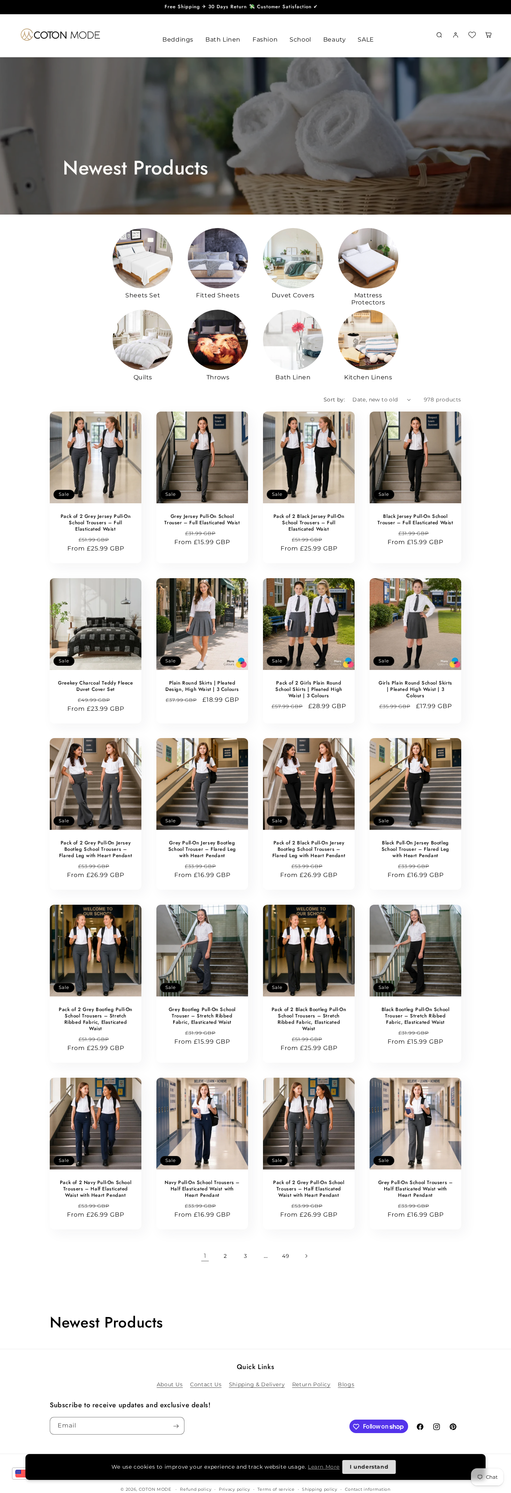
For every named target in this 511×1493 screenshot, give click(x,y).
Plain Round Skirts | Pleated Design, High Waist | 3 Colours (202, 686)
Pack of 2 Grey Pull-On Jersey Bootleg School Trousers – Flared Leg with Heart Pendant (95, 849)
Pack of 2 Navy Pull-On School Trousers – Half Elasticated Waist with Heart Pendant (95, 1189)
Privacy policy (234, 1489)
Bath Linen (292, 377)
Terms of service (275, 1489)
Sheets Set (142, 295)
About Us (170, 1384)
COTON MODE (155, 1489)
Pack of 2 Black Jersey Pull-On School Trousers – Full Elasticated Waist (309, 522)
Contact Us (205, 1384)
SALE (366, 39)
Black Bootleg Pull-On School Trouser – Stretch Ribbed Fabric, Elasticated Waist (416, 1016)
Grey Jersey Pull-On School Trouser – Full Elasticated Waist (202, 519)
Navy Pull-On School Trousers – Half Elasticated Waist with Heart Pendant (202, 1189)
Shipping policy (319, 1489)
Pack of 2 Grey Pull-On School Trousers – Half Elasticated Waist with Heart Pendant (308, 1189)
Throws (218, 377)
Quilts (143, 377)
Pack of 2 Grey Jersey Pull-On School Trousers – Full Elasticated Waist (96, 522)
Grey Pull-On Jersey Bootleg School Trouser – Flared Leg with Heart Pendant (202, 849)
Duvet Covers (293, 295)
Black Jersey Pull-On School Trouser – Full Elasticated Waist (415, 519)
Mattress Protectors (368, 299)
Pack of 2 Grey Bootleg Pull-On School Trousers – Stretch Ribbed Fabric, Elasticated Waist (95, 1019)
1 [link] (205, 1255)
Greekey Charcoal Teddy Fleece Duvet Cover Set (95, 686)
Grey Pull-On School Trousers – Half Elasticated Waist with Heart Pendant (415, 1189)
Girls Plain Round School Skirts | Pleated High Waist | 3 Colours (415, 689)
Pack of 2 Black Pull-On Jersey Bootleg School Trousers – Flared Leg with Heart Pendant (308, 849)
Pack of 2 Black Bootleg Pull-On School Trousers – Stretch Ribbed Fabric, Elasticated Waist (309, 1019)
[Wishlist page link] (472, 35)
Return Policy (311, 1384)
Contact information (368, 1489)
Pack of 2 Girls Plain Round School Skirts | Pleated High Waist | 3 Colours (308, 689)
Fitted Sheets (218, 295)
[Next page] (306, 1256)
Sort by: (334, 399)
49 (285, 1256)
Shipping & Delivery (257, 1384)
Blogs (346, 1384)
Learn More (324, 1466)
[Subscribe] (176, 1426)
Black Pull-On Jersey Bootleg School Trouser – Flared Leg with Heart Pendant (415, 849)
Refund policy (195, 1489)
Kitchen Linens (368, 377)
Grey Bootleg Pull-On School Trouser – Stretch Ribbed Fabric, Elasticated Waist (202, 1016)
